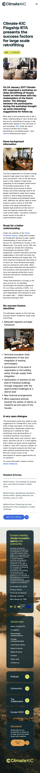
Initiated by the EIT (22, 606)
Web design (15, 599)
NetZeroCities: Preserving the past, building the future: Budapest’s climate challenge (19, 507)
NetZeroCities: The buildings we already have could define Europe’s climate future (19, 484)
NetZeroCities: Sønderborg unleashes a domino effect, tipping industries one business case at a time (19, 495)
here (5, 133)
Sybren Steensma (10, 464)
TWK (25, 599)
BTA (17, 126)
